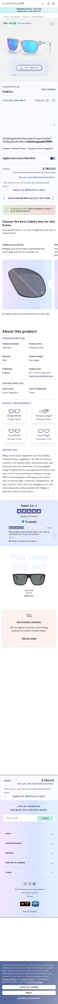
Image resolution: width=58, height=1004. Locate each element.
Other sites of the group (29, 893)
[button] (42, 376)
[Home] (13, 3)
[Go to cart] (48, 3)
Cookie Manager (35, 982)
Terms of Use (27, 979)
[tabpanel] (29, 49)
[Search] (42, 4)
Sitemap (30, 896)
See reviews (48, 89)
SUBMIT (45, 818)
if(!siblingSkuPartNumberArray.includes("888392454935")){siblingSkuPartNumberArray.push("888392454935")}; (15, 140)
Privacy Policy (9, 979)
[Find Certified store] (25, 904)
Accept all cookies (29, 987)
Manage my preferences (29, 998)
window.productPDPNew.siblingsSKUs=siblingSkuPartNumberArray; (40, 141)
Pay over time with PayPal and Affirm (37, 177)
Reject (29, 993)
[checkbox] (52, 158)
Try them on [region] (31, 67)
